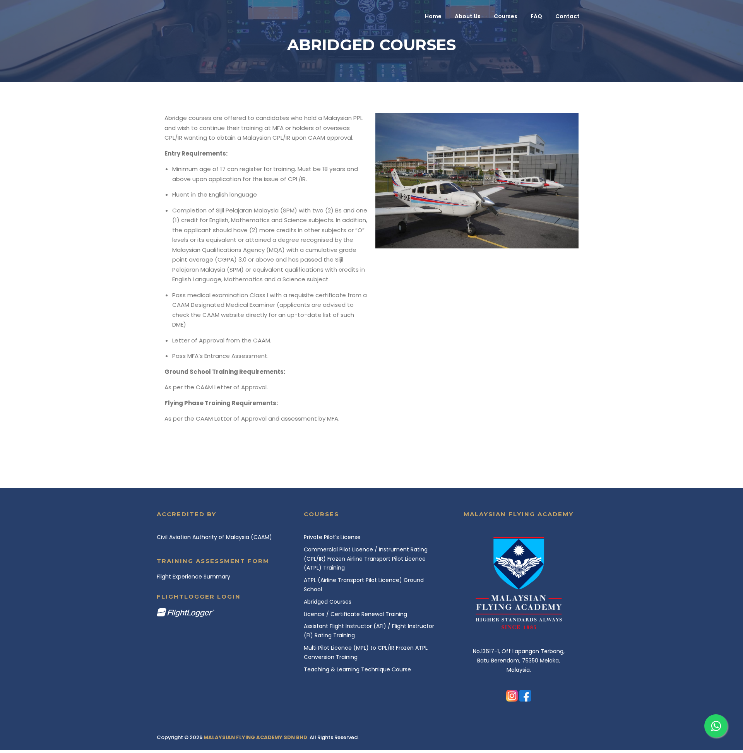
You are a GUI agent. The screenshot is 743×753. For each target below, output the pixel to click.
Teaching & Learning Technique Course (357, 669)
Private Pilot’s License (332, 537)
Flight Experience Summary (193, 576)
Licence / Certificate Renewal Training (355, 614)
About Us (468, 16)
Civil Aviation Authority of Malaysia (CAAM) (214, 537)
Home (433, 16)
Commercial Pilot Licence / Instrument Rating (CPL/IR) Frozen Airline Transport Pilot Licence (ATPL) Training (366, 559)
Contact (567, 16)
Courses (505, 16)
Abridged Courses (327, 602)
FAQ (536, 16)
